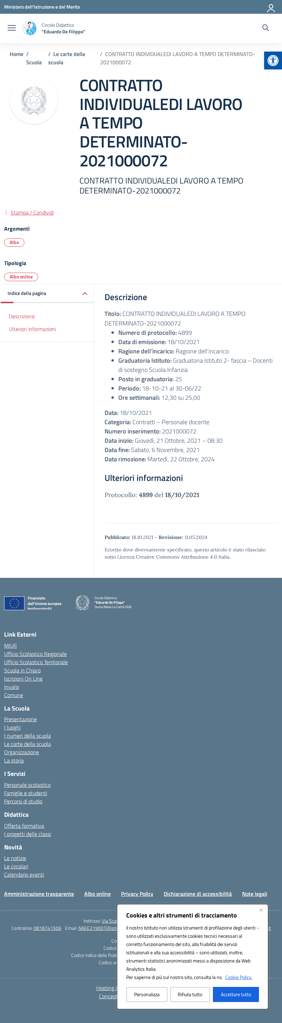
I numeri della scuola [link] (27, 736)
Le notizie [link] (15, 858)
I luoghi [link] (12, 727)
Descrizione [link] (22, 316)
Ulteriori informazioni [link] (32, 329)
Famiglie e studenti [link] (25, 793)
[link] (273, 60)
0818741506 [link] (47, 928)
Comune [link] (13, 695)
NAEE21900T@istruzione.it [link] (106, 928)
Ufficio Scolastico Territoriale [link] (36, 662)
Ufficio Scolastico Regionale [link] (35, 654)
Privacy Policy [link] (137, 894)
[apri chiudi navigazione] (12, 28)
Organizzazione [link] (21, 752)
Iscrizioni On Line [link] (23, 678)
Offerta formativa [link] (24, 826)
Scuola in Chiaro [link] (22, 670)
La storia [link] (14, 760)
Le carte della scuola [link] (27, 744)
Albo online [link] (21, 276)
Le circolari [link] (16, 866)
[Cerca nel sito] (265, 28)
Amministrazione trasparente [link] (39, 894)
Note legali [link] (254, 894)
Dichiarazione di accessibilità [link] (198, 894)
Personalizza (147, 994)
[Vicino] (261, 910)
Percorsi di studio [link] (23, 801)
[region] (192, 956)
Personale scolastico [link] (27, 785)
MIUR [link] (10, 645)
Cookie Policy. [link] (238, 977)
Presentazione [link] (20, 719)
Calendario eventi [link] (24, 874)
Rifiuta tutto (190, 994)
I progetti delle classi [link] (27, 834)
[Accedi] (271, 7)
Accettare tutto (236, 994)
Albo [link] (14, 242)
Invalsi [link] (11, 687)
